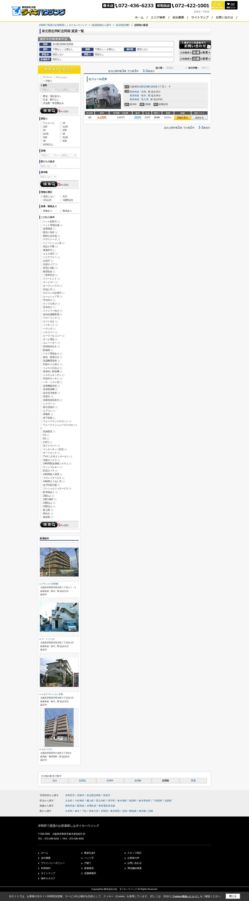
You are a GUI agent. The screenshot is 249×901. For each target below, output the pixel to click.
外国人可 (49, 289)
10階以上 (49, 502)
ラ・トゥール (48, 639)
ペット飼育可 (51, 221)
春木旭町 (122, 800)
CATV (47, 442)
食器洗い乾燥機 (52, 371)
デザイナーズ (51, 239)
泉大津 (144, 99)
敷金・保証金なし (52, 96)
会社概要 (45, 858)
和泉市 (106, 795)
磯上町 (90, 800)
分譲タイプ (50, 264)
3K (64, 133)
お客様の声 (133, 858)
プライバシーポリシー (53, 863)
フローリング (51, 317)
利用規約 (45, 868)
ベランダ (49, 328)
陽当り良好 (50, 232)
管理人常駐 (50, 268)
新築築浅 (89, 868)
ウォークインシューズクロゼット (58, 426)
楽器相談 (49, 228)
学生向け (49, 300)
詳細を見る (182, 117)
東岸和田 (115, 811)
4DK (65, 140)
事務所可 (49, 250)
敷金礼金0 (89, 852)
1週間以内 (68, 200)
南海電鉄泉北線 (106, 805)
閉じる (232, 896)
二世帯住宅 (50, 275)
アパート (47, 77)
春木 (143, 95)
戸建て (87, 863)
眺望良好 (49, 271)
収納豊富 (49, 431)
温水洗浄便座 (51, 393)
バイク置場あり (52, 353)
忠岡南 (154, 86)
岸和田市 (70, 795)
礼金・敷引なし (51, 99)
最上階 (48, 510)
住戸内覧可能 (51, 485)
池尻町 (168, 800)
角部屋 (48, 517)
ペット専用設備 (52, 225)
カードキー (50, 282)
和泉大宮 (93, 811)
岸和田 (104, 811)
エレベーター (51, 342)
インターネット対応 (55, 449)
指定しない (49, 196)
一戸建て (47, 81)
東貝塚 (142, 811)
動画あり (67, 210)
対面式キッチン (52, 378)
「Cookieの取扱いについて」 (185, 896)
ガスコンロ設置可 (53, 293)
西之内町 (101, 800)
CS (46, 435)
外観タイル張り (52, 364)
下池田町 (158, 800)
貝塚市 (80, 795)
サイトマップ (48, 873)
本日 (65, 196)
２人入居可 (50, 253)
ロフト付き (50, 321)
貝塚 (150, 811)
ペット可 (89, 858)
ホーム (44, 852)
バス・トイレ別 (52, 382)
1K (64, 123)
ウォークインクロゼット (57, 421)
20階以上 (49, 506)
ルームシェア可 (52, 296)
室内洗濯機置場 (52, 314)
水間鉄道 (92, 805)
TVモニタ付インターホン (57, 456)
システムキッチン (53, 375)
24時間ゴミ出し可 (53, 481)
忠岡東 (137, 780)
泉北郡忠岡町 (144, 86)
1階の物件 (49, 499)
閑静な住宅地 (51, 236)
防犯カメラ (50, 470)
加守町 (112, 800)
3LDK (65, 137)
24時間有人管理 (52, 474)
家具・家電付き (52, 357)
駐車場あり (50, 492)
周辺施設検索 (134, 868)
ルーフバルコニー (53, 335)
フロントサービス (53, 478)
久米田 (68, 811)
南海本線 (134, 91)
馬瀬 (193, 780)
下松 (84, 811)
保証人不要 (50, 246)
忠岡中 (110, 780)
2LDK (45, 133)
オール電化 (50, 339)
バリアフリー (51, 257)
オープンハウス (52, 285)
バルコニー (50, 332)
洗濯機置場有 (51, 360)
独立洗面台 (50, 407)
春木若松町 (145, 800)
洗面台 (48, 396)
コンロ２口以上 (52, 368)
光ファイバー (51, 445)
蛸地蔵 (132, 811)
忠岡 (143, 91)
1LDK (65, 126)
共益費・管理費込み (53, 103)
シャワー (49, 403)
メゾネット (50, 325)
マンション (61, 77)
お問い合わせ (134, 863)
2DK (65, 130)
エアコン (49, 410)
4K (44, 140)
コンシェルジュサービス (57, 488)
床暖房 (48, 414)
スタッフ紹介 (134, 852)
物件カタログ (48, 878)
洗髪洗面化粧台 (52, 400)
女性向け (49, 307)
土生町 (69, 800)
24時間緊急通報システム (57, 463)
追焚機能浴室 (51, 385)
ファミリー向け (52, 310)
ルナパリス (47, 749)
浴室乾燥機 (50, 389)
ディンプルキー (52, 467)
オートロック (51, 452)
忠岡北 (82, 780)
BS (46, 438)
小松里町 (80, 800)
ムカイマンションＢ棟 (52, 694)
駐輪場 (48, 350)
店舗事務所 (90, 873)
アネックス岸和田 (50, 584)
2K (44, 130)
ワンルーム (49, 123)
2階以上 (48, 495)
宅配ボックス (51, 460)
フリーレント (51, 278)
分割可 (48, 260)
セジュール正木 (97, 79)
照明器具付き (51, 346)
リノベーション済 (53, 243)
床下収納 (49, 417)
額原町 (133, 800)
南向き (48, 513)
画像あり (47, 210)
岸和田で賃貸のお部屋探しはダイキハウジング (68, 825)
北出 (54, 780)
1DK (45, 126)
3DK (45, 137)
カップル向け (51, 303)
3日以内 (47, 200)
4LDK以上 (48, 144)
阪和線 (81, 805)
